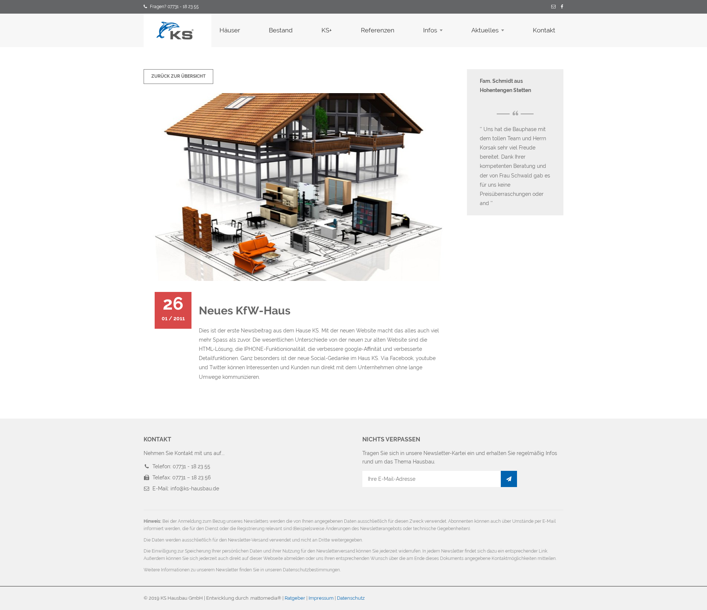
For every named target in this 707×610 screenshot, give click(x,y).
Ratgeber (295, 598)
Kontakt (544, 30)
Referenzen (377, 30)
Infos (430, 30)
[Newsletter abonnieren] (509, 479)
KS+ (326, 30)
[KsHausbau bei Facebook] (562, 7)
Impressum (321, 598)
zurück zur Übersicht (178, 76)
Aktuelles (485, 30)
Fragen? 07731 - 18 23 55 (174, 6)
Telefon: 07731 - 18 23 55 (181, 466)
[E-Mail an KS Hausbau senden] (553, 7)
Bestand (281, 30)
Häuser (229, 30)
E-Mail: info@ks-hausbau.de (185, 488)
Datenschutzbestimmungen (311, 569)
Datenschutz (351, 598)
